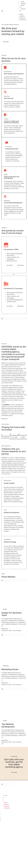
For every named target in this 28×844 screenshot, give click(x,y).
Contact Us (23, 19)
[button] (22, 12)
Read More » (5, 628)
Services (23, 3)
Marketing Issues (9, 669)
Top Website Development (8, 725)
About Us (22, 18)
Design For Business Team (11, 614)
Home (22, 1)
